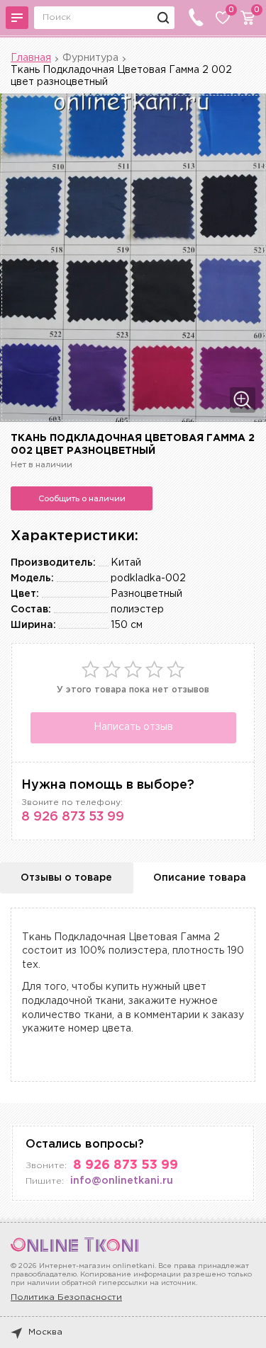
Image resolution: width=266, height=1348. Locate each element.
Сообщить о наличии (82, 498)
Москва (45, 1332)
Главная (31, 58)
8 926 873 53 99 (72, 817)
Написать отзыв (133, 727)
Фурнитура (90, 58)
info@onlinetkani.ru (121, 1181)
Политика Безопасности (66, 1297)
